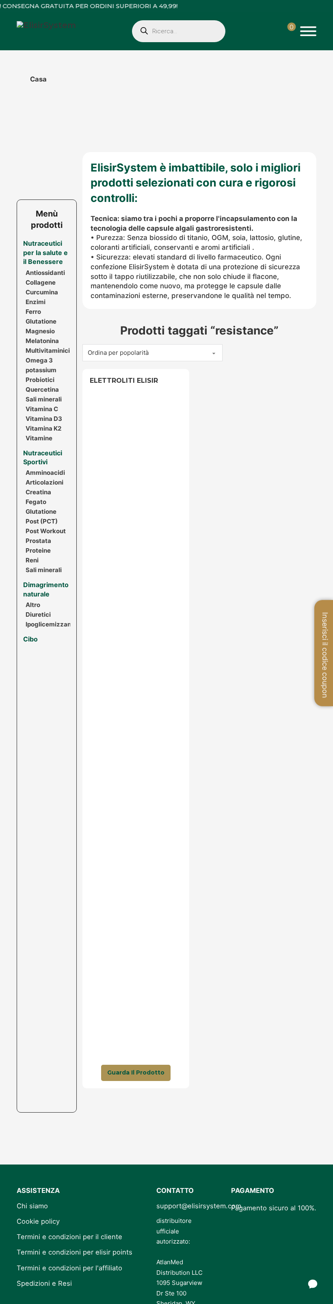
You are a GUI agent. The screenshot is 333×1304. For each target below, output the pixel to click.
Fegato (36, 502)
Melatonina (42, 341)
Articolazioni (44, 482)
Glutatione (41, 321)
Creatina (38, 492)
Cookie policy (38, 1221)
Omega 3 (39, 360)
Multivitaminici (48, 350)
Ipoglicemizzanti (50, 624)
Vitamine (39, 438)
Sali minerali (44, 399)
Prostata (38, 541)
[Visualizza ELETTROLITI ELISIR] (136, 728)
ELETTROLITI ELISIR (124, 380)
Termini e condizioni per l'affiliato (69, 1268)
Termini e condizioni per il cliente (69, 1237)
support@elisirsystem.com (198, 1206)
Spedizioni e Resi (44, 1283)
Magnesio (40, 331)
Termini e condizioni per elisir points (74, 1252)
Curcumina (42, 292)
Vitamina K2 (43, 428)
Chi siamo (32, 1206)
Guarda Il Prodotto (135, 1072)
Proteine (38, 550)
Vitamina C (42, 409)
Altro (33, 605)
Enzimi (35, 302)
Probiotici (40, 380)
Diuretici (38, 614)
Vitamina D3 (44, 419)
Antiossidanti (45, 273)
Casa (38, 79)
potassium (41, 370)
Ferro (33, 311)
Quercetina (42, 389)
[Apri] (308, 31)
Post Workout (46, 531)
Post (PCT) (42, 521)
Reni (32, 560)
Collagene (41, 282)
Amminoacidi (45, 472)
